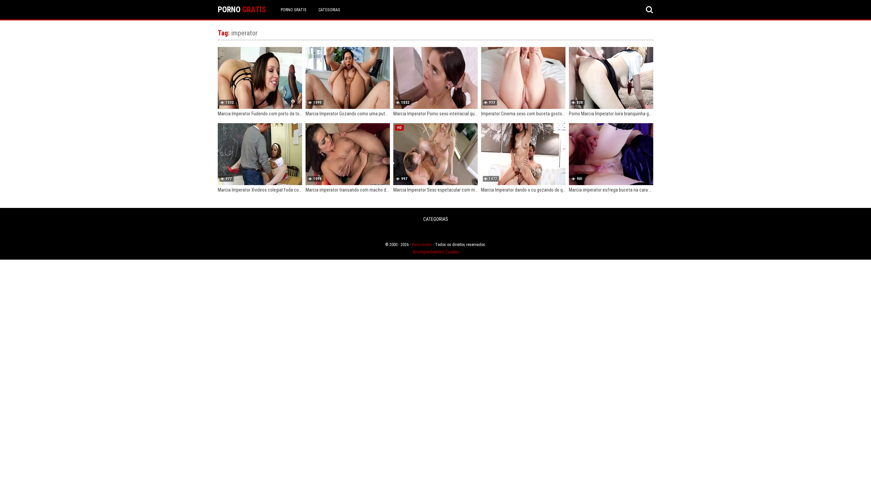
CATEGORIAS (329, 9)
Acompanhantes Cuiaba (435, 252)
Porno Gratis (293, 9)
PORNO (242, 9)
